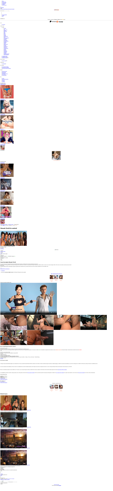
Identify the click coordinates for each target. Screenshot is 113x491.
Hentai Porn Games (5, 73)
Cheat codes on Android (5, 67)
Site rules (3, 80)
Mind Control (6, 44)
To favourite (2, 248)
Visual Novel (6, 46)
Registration (2, 7)
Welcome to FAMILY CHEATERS (61, 390)
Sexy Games (4, 74)
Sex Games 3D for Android (60, 372)
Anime (5, 43)
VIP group (3, 24)
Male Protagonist (6, 54)
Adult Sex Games (4, 57)
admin (4, 225)
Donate (3, 15)
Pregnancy (5, 50)
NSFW (5, 35)
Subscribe (1, 358)
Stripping (5, 42)
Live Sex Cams (4, 75)
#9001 (1, 475)
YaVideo (8, 479)
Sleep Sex (5, 47)
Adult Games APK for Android (62, 369)
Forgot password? (56, 484)
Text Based (5, 38)
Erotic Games (4, 72)
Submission (5, 51)
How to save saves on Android (6, 68)
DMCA (6, 479)
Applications (4, 3)
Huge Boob (5, 40)
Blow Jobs (5, 31)
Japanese (5, 45)
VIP (2, 16)
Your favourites (4, 14)
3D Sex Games (4, 2)
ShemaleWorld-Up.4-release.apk (4, 268)
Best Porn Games (4, 71)
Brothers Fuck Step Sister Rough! (51, 281)
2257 (4, 479)
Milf (4, 32)
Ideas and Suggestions (5, 79)
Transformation (6, 48)
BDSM (5, 30)
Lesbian (5, 28)
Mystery (5, 49)
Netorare (5, 39)
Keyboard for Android (5, 66)
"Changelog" (3, 270)
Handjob (5, 41)
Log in (1, 483)
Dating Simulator (6, 37)
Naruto (5, 34)
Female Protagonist (6, 53)
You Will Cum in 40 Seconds (56, 160)
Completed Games (4, 56)
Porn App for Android (81, 372)
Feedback (3, 4)
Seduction (5, 52)
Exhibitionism (6, 36)
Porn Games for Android (3, 224)
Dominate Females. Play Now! (51, 390)
